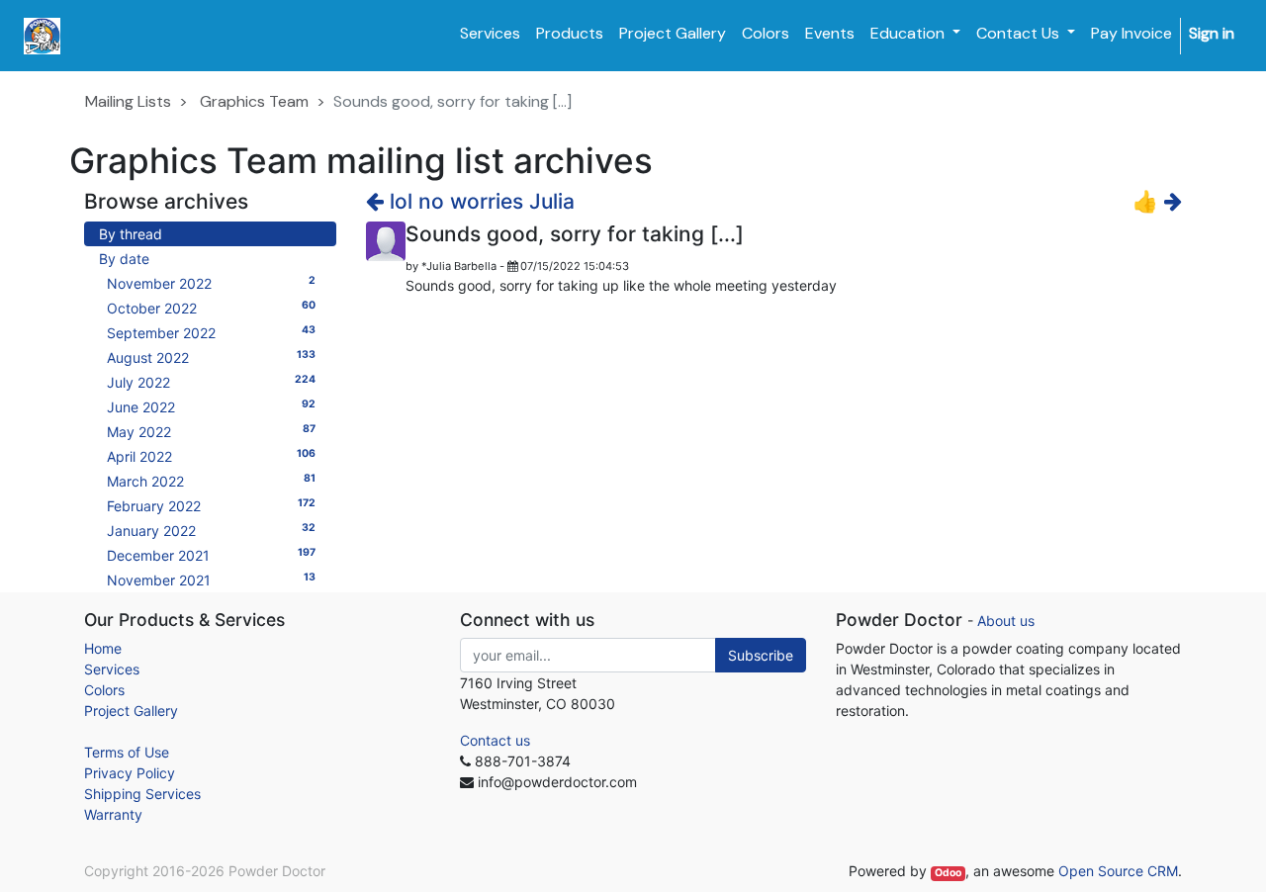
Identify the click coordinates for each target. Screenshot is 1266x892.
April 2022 (211, 456)
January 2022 (211, 530)
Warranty (113, 814)
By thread (130, 233)
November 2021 (211, 579)
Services (111, 669)
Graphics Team (254, 101)
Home (103, 648)
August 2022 (211, 357)
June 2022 (211, 406)
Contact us (495, 740)
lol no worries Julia (479, 201)
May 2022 (211, 431)
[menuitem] (490, 33)
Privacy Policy (129, 772)
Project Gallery (131, 710)
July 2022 (211, 382)
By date (124, 258)
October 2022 (211, 307)
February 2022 (211, 505)
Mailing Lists (128, 101)
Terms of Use (126, 752)
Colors (104, 689)
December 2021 (211, 555)
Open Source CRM (1118, 870)
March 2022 (211, 481)
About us (1006, 620)
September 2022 (211, 332)
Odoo (948, 872)
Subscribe (760, 655)
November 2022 (211, 283)
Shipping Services (142, 793)
